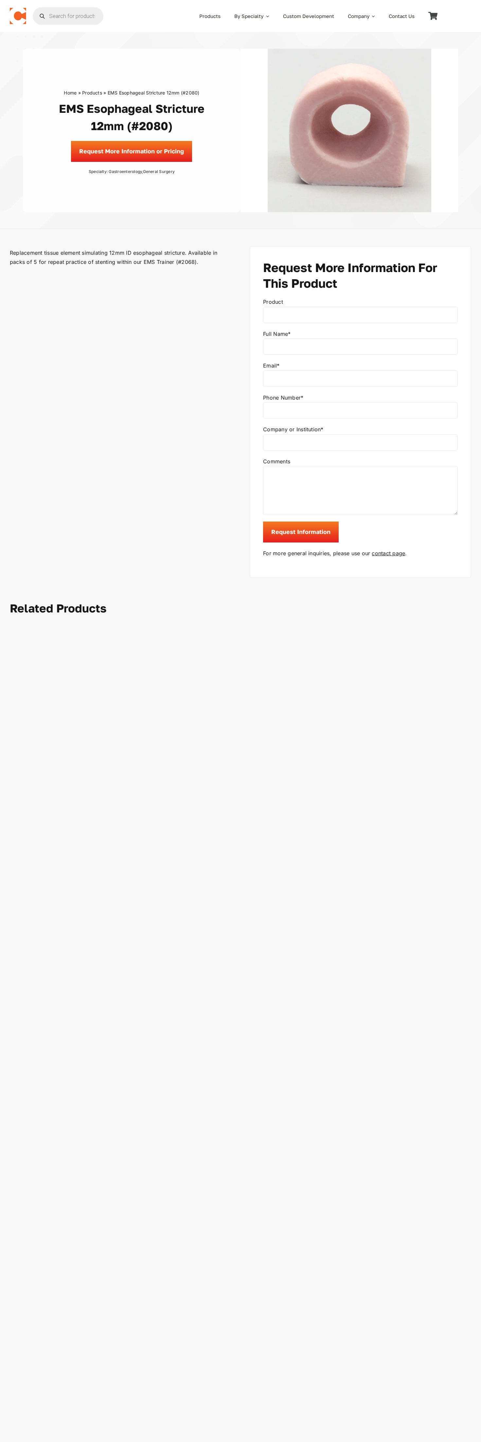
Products (92, 92)
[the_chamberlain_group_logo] (18, 10)
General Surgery (159, 171)
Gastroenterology (125, 171)
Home (70, 92)
